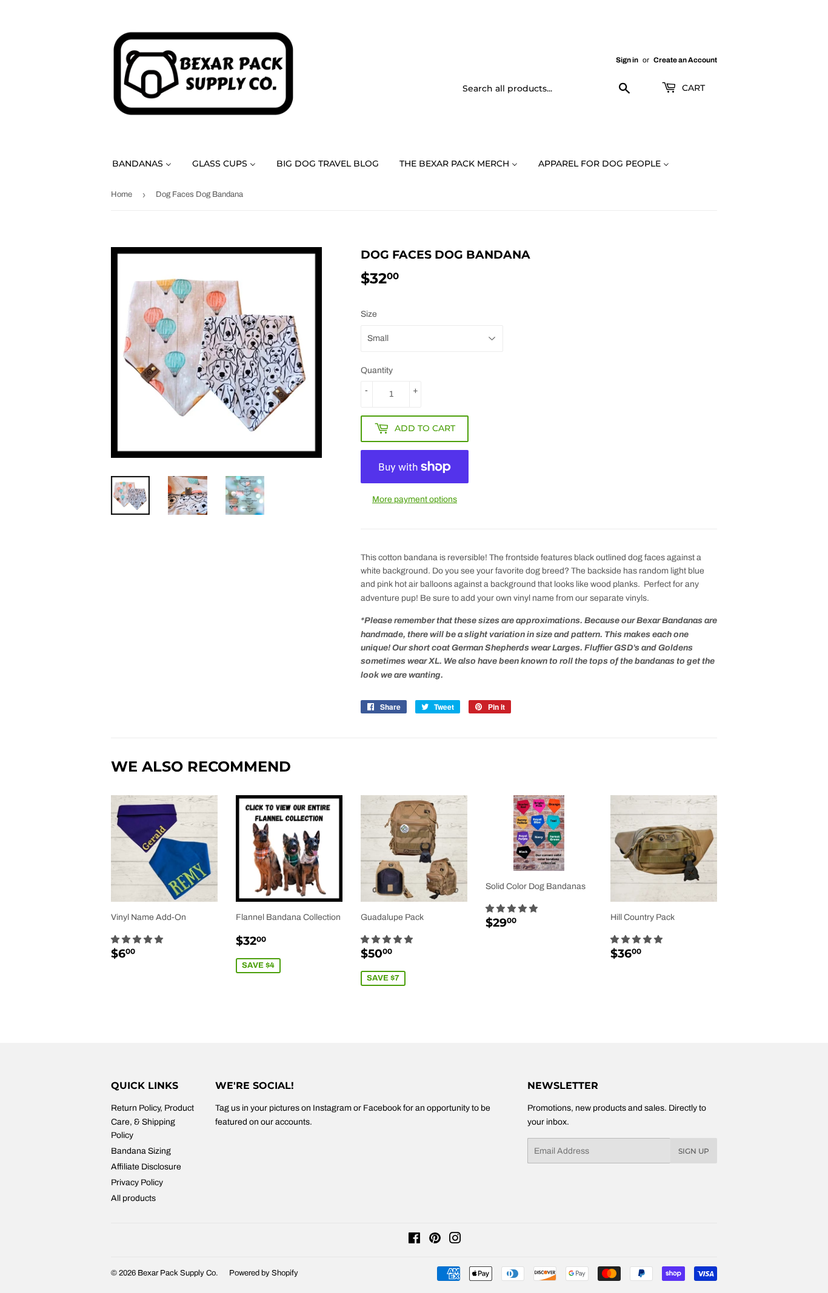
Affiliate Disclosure (146, 1166)
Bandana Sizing (141, 1151)
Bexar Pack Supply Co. (178, 1273)
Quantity (377, 370)
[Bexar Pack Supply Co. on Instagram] (455, 1240)
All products (133, 1198)
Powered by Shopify (263, 1273)
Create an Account (685, 60)
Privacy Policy (137, 1182)
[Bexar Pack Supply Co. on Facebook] (414, 1240)
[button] (138, 939)
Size (369, 314)
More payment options (414, 499)
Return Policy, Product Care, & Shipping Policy (152, 1121)
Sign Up (693, 1151)
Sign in (627, 60)
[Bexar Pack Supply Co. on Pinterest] (435, 1240)
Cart (692, 87)
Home (121, 194)
